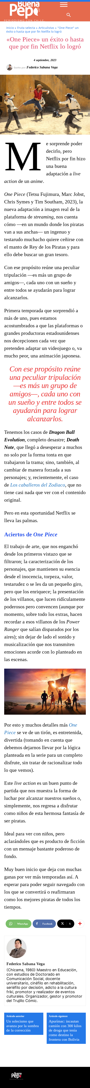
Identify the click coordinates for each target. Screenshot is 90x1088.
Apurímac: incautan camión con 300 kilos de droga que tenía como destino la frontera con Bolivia (65, 1030)
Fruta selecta (26, 28)
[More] (80, 924)
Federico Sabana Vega (42, 67)
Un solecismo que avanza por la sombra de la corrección (22, 1025)
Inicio (10, 28)
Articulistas (46, 28)
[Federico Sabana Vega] (10, 67)
